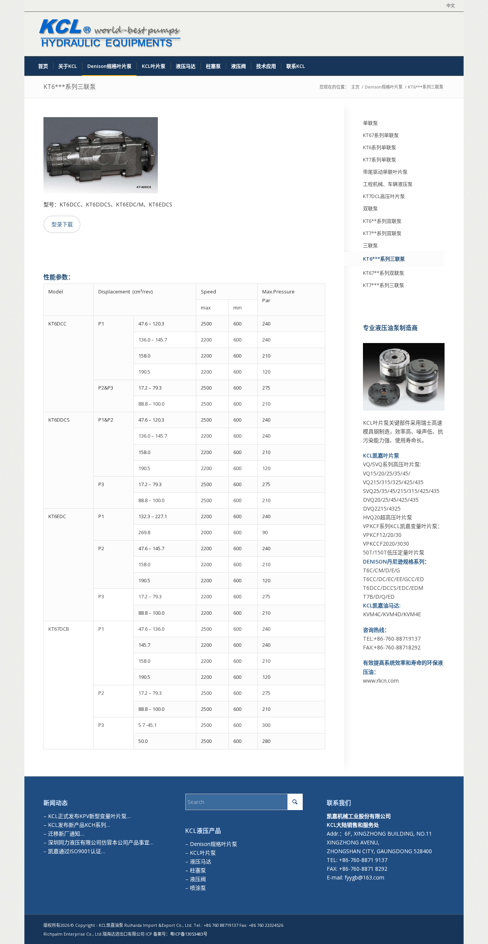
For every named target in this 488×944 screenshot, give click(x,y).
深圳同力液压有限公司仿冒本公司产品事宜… (100, 842)
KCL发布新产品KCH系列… (79, 824)
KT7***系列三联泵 (383, 285)
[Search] (450, 66)
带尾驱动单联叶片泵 (385, 171)
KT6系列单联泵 (379, 147)
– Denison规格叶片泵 (211, 843)
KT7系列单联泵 (379, 159)
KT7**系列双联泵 (382, 233)
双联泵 (370, 208)
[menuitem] (449, 6)
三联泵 (370, 245)
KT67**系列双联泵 (383, 272)
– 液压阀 (195, 879)
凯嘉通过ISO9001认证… (76, 851)
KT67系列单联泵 (381, 135)
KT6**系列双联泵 (382, 220)
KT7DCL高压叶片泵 (384, 196)
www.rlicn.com (381, 680)
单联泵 (370, 122)
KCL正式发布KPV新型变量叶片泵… (89, 816)
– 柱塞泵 (195, 870)
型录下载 (62, 224)
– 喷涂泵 (195, 887)
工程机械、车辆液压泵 (388, 183)
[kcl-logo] (108, 34)
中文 (450, 5)
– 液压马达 (198, 861)
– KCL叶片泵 (200, 852)
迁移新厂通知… (66, 833)
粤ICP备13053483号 (188, 934)
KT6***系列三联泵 (69, 86)
